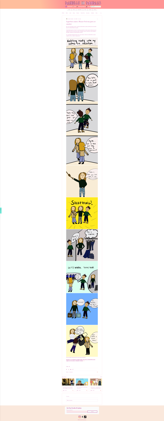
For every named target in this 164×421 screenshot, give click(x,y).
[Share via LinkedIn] (70, 369)
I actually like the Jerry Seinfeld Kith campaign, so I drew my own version (68, 388)
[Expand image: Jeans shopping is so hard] (82, 245)
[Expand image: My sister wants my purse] (82, 149)
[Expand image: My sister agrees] (82, 117)
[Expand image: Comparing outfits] (82, 53)
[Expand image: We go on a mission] (82, 181)
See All (101, 376)
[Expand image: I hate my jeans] (82, 85)
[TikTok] (85, 417)
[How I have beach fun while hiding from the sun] (82, 382)
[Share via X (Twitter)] (68, 369)
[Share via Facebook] (66, 369)
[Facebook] (82, 417)
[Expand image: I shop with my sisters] (82, 213)
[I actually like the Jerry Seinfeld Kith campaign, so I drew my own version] (68, 382)
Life (69, 366)
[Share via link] (72, 369)
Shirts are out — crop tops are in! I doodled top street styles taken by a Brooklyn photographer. (96, 388)
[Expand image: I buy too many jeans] (82, 309)
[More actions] (97, 18)
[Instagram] (79, 417)
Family (67, 366)
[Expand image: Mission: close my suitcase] (82, 341)
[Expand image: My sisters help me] (82, 277)
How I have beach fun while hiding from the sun (82, 388)
